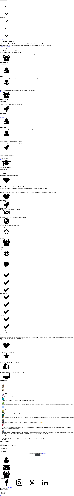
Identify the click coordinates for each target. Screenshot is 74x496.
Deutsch (1, 84)
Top (0, 495)
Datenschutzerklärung (44, 453)
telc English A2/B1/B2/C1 (3, 115)
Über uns (1, 38)
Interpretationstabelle (3, 107)
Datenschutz (4, 487)
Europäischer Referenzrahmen (4, 100)
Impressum (1, 487)
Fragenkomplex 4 (2, 68)
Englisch (1, 92)
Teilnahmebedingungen (15, 487)
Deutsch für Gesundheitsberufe (4, 76)
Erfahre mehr (2, 159)
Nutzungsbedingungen (9, 487)
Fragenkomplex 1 (2, 46)
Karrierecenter (21, 487)
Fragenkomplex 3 (2, 61)
